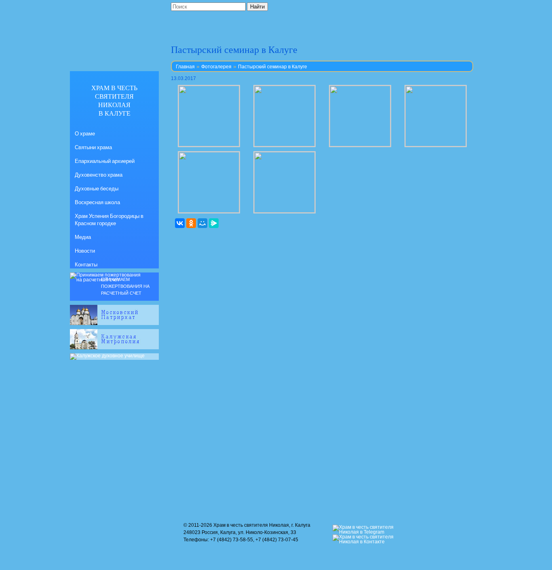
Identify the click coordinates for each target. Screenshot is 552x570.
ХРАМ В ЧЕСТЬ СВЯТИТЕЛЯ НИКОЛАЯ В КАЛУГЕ (114, 100)
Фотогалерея (216, 67)
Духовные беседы (96, 188)
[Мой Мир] (202, 223)
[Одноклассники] (191, 223)
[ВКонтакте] (180, 223)
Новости (85, 250)
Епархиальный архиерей (105, 161)
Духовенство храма (98, 174)
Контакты (86, 264)
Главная (185, 67)
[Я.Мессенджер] (214, 223)
